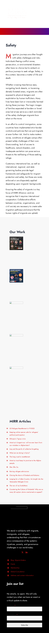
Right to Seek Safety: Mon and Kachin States (16, 276)
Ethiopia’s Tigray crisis (18, 439)
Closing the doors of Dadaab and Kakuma (24, 475)
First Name (11, 605)
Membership (15, 568)
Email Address (12, 615)
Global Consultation (18, 571)
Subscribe (24, 625)
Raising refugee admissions (19, 471)
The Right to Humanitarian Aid (16, 243)
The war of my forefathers (19, 485)
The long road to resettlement (20, 457)
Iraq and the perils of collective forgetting (24, 449)
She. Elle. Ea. (14, 467)
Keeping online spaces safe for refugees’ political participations (16, 373)
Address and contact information (22, 575)
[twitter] (22, 552)
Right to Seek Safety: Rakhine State (16, 308)
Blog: (18, 560)
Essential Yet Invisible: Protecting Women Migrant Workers (16, 341)
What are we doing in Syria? (20, 453)
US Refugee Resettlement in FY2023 (22, 428)
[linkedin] (26, 552)
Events (13, 564)
